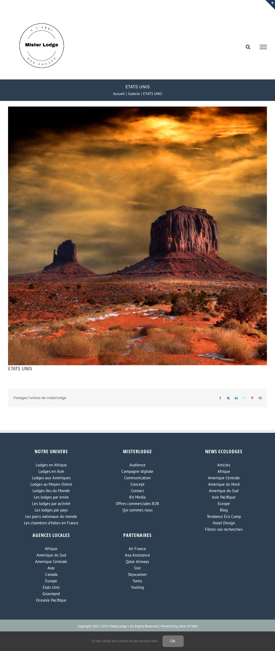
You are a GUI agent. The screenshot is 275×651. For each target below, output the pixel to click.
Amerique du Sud (223, 490)
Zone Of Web (188, 626)
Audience (137, 464)
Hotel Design (224, 522)
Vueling (137, 587)
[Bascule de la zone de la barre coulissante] (270, 5)
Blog (224, 510)
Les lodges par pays (51, 510)
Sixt (137, 567)
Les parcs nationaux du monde (51, 516)
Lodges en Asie (51, 471)
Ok (173, 641)
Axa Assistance (137, 555)
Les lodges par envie (51, 497)
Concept (137, 484)
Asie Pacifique (224, 497)
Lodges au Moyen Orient (51, 484)
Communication (137, 477)
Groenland (51, 593)
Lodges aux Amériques (51, 477)
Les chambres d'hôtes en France (51, 522)
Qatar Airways (137, 561)
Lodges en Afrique (51, 464)
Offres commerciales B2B (137, 503)
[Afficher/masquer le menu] (263, 47)
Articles (223, 464)
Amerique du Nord (224, 484)
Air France (137, 548)
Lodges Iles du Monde (51, 490)
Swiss (137, 580)
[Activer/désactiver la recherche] (248, 46)
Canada (51, 574)
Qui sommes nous (137, 510)
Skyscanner (137, 574)
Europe (224, 503)
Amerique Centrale (224, 477)
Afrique (224, 471)
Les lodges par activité (51, 503)
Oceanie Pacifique (51, 600)
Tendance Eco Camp (224, 516)
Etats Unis (51, 587)
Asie (51, 567)
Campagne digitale (137, 471)
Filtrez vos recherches (224, 529)
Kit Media (137, 497)
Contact (137, 490)
